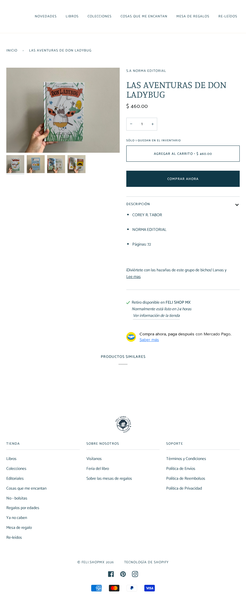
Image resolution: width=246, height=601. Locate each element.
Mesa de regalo (19, 527)
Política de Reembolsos (185, 478)
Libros (11, 458)
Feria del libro (97, 468)
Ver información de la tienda (156, 316)
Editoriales (15, 478)
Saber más (149, 340)
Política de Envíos (180, 468)
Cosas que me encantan (26, 488)
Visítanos (94, 458)
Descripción (138, 204)
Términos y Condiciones (186, 458)
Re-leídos (14, 537)
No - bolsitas (16, 498)
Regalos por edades (22, 508)
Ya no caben (16, 517)
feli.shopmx (93, 562)
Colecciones (16, 468)
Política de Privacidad (184, 488)
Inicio (11, 50)
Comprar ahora (183, 179)
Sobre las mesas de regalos (109, 478)
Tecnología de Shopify (146, 562)
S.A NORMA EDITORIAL (146, 71)
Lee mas (133, 277)
